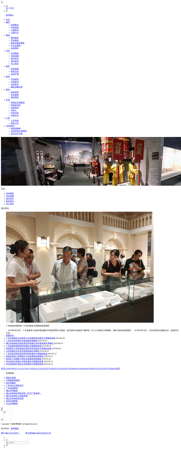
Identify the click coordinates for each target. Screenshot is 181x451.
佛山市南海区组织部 (15, 398)
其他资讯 (15, 61)
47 (88, 369)
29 (52, 369)
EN (7, 8)
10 (15, 369)
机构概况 (15, 25)
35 (64, 369)
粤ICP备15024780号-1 (10, 433)
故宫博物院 (11, 383)
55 (103, 369)
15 (24, 369)
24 (42, 369)
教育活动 (15, 71)
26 (46, 369)
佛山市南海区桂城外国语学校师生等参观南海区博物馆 (30, 343)
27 (48, 369)
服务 (8, 35)
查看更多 (10, 335)
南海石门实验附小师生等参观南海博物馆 (24, 359)
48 (89, 369)
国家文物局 (11, 378)
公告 (8, 118)
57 (107, 369)
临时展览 (15, 92)
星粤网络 (15, 428)
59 (111, 369)
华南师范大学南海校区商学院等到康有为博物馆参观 (29, 348)
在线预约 (15, 48)
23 (40, 369)
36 (66, 369)
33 (60, 369)
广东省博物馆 (12, 388)
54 (101, 369)
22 (38, 369)
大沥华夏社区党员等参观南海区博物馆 (23, 351)
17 (28, 369)
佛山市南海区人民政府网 (17, 396)
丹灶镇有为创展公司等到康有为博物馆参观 (25, 361)
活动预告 (15, 53)
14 (23, 369)
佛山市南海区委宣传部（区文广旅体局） (23, 393)
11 (17, 369)
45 (84, 369)
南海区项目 (16, 105)
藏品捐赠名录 (17, 87)
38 (70, 369)
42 (78, 369)
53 (99, 369)
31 (56, 369)
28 (50, 369)
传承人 (14, 110)
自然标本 (15, 84)
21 (36, 369)
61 (115, 369)
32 (58, 369)
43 (80, 369)
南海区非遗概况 (18, 102)
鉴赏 (8, 77)
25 (44, 369)
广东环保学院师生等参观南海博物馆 (22, 341)
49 (91, 369)
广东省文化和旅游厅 (15, 385)
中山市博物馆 (12, 404)
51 (95, 369)
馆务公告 (15, 123)
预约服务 (15, 38)
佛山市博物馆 (12, 391)
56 (105, 369)
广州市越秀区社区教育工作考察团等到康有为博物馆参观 (31, 338)
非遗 (8, 100)
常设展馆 (15, 95)
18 (30, 369)
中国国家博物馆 (13, 380)
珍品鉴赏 (15, 79)
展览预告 (15, 97)
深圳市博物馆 (12, 401)
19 (32, 369)
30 (54, 369)
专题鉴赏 (15, 82)
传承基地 (15, 108)
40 (74, 369)
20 (34, 369)
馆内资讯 (15, 58)
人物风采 (15, 30)
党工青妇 (15, 64)
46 (86, 369)
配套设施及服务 (18, 43)
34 (62, 369)
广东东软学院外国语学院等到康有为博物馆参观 (27, 354)
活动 (8, 51)
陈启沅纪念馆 (17, 134)
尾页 (118, 369)
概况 (8, 22)
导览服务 (15, 40)
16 (26, 369)
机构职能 (15, 27)
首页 (8, 20)
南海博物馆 (16, 128)
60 (113, 369)
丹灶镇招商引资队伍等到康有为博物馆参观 (25, 364)
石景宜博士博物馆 (19, 131)
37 (68, 369)
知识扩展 (15, 74)
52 (97, 369)
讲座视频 (15, 69)
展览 (8, 90)
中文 (12, 8)
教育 (8, 66)
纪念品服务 (16, 46)
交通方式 (15, 33)
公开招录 (15, 121)
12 (19, 369)
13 (21, 369)
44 (82, 369)
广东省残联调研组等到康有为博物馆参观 (24, 346)
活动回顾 (15, 56)
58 (109, 369)
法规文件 (15, 115)
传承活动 (15, 113)
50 (93, 369)
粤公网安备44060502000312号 (38, 433)
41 (76, 369)
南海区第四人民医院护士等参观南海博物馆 (25, 356)
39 (72, 369)
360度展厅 (10, 126)
